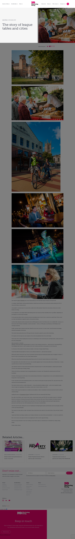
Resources (43, 3)
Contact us (62, 3)
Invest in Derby (5, 3)
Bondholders (14, 3)
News (20, 3)
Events (48, 3)
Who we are (54, 3)
